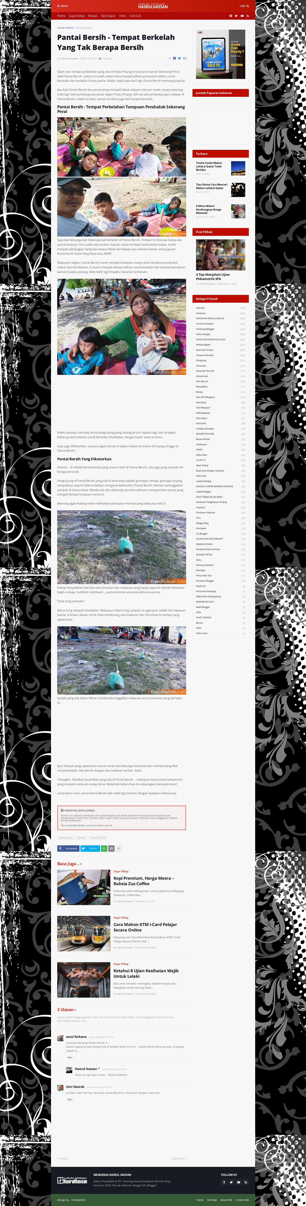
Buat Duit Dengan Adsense (220, 470)
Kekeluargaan (84, 27)
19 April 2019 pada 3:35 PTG (114, 1069)
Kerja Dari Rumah (220, 371)
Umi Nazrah (75, 1087)
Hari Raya (220, 402)
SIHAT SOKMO (220, 617)
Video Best (220, 455)
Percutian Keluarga (220, 591)
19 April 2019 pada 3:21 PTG (98, 1087)
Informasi (220, 476)
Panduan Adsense (220, 512)
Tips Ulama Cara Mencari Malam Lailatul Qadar (212, 186)
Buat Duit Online (220, 350)
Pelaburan (220, 444)
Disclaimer (79, 825)
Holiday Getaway (220, 428)
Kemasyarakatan (220, 565)
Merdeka (220, 570)
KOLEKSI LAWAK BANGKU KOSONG (220, 486)
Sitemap (212, 1200)
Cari (242, 6)
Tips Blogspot (220, 407)
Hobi (122, 16)
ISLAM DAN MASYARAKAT (220, 538)
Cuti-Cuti (135, 16)
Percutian (220, 365)
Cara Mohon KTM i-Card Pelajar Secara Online (145, 927)
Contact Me (242, 1200)
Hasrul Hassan (86, 1069)
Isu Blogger (220, 533)
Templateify (78, 1200)
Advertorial (220, 376)
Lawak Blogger (220, 491)
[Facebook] (174, 58)
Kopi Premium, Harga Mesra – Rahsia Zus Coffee (144, 880)
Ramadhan (220, 386)
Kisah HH (220, 586)
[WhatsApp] (104, 848)
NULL (220, 560)
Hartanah (220, 423)
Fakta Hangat (220, 334)
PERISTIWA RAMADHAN (220, 596)
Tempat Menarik (98, 837)
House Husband (220, 323)
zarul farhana (76, 1037)
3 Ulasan (107, 58)
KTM (220, 612)
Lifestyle (81, 837)
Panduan (220, 313)
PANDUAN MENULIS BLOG (220, 318)
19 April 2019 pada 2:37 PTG (101, 1037)
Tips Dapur (108, 16)
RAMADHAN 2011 (220, 601)
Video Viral (220, 633)
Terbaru (64, 1158)
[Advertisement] (121, 405)
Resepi (92, 16)
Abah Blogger (220, 607)
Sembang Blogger (220, 329)
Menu (64, 6)
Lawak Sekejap (220, 481)
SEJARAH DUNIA (220, 544)
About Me (226, 1200)
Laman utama (65, 27)
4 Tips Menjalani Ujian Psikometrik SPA (213, 277)
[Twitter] (179, 58)
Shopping (220, 360)
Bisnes (220, 623)
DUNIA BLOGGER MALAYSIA (220, 339)
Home (61, 16)
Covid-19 (220, 460)
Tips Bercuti (220, 381)
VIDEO (220, 449)
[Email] (184, 58)
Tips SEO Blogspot (220, 397)
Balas (69, 1057)
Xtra (220, 518)
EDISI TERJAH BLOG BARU (220, 497)
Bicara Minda (220, 439)
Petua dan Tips (220, 575)
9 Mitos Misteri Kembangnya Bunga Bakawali (208, 209)
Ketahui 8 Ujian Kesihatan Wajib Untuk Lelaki (146, 973)
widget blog (220, 523)
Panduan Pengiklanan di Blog (220, 502)
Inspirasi (220, 507)
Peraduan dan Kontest (220, 549)
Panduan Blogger (220, 581)
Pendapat (220, 528)
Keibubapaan (220, 413)
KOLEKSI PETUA (220, 554)
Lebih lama (177, 1158)
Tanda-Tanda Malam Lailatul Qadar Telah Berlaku (209, 166)
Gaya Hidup (77, 16)
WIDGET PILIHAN (220, 434)
